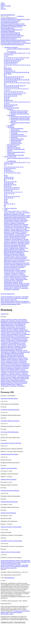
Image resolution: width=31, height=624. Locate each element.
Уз (8, 93)
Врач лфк (20, 215)
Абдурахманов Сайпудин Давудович (11, 443)
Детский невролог (20, 233)
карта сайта (26, 560)
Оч (19, 187)
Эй (14, 102)
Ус (21, 93)
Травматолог (19, 280)
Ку (19, 76)
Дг (12, 65)
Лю (18, 78)
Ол (14, 82)
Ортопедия (7, 34)
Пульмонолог (22, 266)
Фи (9, 94)
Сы (7, 90)
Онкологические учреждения (15, 155)
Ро (11, 87)
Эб (5, 102)
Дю (5, 66)
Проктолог (13, 264)
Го (11, 63)
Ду (25, 65)
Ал (26, 57)
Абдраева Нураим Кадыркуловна (10, 409)
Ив (8, 72)
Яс (12, 106)
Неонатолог (15, 254)
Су (5, 90)
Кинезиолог (22, 245)
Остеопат (16, 258)
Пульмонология (8, 40)
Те (9, 91)
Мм (15, 79)
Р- (4, 87)
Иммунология (13, 25)
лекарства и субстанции (22, 296)
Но (12, 81)
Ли (10, 78)
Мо (18, 79)
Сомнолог (23, 270)
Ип (26, 72)
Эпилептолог (15, 289)
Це (5, 97)
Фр (15, 94)
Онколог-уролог (23, 359)
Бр (14, 60)
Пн (16, 85)
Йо (5, 75)
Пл (14, 85)
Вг (8, 62)
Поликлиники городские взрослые (20, 116)
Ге (6, 63)
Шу (12, 100)
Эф (7, 103)
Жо (11, 69)
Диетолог (27, 242)
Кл (12, 76)
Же (7, 69)
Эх (9, 103)
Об (5, 82)
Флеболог (15, 283)
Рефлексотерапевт (9, 270)
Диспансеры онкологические (19, 136)
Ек (6, 68)
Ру (13, 87)
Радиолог (6, 267)
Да (8, 65)
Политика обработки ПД (8, 302)
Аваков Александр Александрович (10, 552)
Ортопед (10, 258)
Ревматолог (21, 267)
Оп (21, 82)
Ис (5, 74)
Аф (16, 59)
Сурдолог (6, 279)
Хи (10, 96)
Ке (8, 76)
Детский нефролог (9, 235)
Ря (18, 87)
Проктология (10, 37)
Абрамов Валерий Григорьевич (9, 454)
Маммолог (22, 249)
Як (5, 106)
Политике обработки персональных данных (11, 613)
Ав (10, 57)
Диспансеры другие (16, 143)
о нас (2, 7)
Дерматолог (7, 226)
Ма (7, 79)
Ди (18, 65)
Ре (7, 87)
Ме (9, 79)
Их (11, 74)
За (4, 71)
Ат (12, 59)
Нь (16, 81)
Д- (4, 65)
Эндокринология (19, 44)
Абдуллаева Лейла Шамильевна (10, 432)
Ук (10, 93)
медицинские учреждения (20, 298)
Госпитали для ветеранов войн (16, 149)
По (18, 85)
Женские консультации (13, 147)
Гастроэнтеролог (8, 220)
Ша (5, 100)
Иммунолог (7, 243)
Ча (4, 99)
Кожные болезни (17, 26)
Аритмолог (15, 214)
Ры (15, 87)
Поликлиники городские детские (20, 118)
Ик (16, 72)
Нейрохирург (8, 254)
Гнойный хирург (18, 224)
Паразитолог (16, 261)
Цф (9, 97)
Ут (22, 93)
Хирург (6, 286)
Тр (17, 91)
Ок (12, 82)
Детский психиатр (6, 341)
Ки (10, 76)
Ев (4, 68)
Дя (20, 172)
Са (4, 88)
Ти (11, 91)
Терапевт (12, 279)
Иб (6, 72)
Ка (4, 76)
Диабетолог (20, 242)
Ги (8, 63)
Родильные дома (12, 146)
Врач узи (24, 217)
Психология (4, 38)
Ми (11, 79)
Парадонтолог (8, 261)
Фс (17, 94)
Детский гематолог (19, 227)
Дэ (29, 65)
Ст (28, 88)
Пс (22, 85)
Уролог (21, 282)
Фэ (19, 196)
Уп (17, 93)
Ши (10, 100)
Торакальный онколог (21, 279)
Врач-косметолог (21, 218)
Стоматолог (7, 273)
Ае (16, 57)
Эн (22, 102)
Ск (14, 88)
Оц (5, 84)
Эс (27, 102)
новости (3, 4)
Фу (21, 94)
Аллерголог (12, 212)
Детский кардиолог (19, 335)
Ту (19, 91)
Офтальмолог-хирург (24, 260)
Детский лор (23, 232)
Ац (19, 59)
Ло (12, 78)
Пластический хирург (18, 263)
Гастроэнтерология (8, 21)
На (6, 81)
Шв (7, 100)
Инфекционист (25, 243)
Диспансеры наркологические (19, 131)
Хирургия (11, 44)
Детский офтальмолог (15, 236)
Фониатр (21, 283)
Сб (6, 88)
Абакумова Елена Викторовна (9, 398)
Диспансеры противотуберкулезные (17, 138)
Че (6, 99)
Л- (4, 78)
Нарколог (6, 252)
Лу (14, 78)
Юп (14, 105)
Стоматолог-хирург (11, 375)
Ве (10, 62)
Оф (29, 82)
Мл (13, 79)
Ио (24, 72)
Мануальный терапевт (10, 251)
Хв (7, 96)
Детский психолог (15, 237)
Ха (5, 96)
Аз (18, 57)
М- (5, 79)
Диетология (8, 23)
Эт (29, 102)
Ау (14, 59)
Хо (14, 96)
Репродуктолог (15, 268)
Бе (7, 60)
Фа (5, 94)
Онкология (8, 32)
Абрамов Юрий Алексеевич (8, 479)
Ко (14, 76)
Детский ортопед (10, 340)
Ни (10, 81)
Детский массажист (9, 233)
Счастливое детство (19, 43)
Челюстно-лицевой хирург (8, 384)
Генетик (6, 221)
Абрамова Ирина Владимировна (10, 490)
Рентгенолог (7, 268)
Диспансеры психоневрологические (17, 133)
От (26, 82)
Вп (16, 62)
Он (19, 82)
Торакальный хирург (10, 280)
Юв (5, 105)
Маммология (9, 29)
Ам (28, 57)
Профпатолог (20, 264)
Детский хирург (24, 240)
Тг (8, 91)
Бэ (20, 60)
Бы (18, 60)
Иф (9, 74)
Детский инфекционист (17, 230)
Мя (28, 79)
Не (8, 81)
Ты (21, 91)
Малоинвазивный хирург (11, 249)
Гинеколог (7, 223)
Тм (13, 91)
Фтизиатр (27, 283)
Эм (20, 102)
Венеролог (7, 215)
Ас (11, 59)
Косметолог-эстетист (22, 350)
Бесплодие (7, 19)
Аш (21, 59)
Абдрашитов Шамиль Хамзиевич (10, 420)
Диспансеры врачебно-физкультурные (17, 129)
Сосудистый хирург (9, 271)
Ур (19, 93)
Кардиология (9, 26)
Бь (15, 168)
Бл (11, 60)
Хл (12, 96)
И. (4, 72)
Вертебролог (14, 215)
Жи (9, 69)
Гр (13, 63)
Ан (5, 59)
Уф (25, 93)
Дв (10, 65)
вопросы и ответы (6, 5)
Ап (7, 59)
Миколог (26, 251)
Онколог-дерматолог (16, 257)
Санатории (10, 125)
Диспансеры (10, 127)
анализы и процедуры (10, 299)
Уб (4, 93)
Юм (10, 105)
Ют (17, 105)
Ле (8, 78)
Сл (16, 88)
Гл (9, 63)
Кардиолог (7, 245)
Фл (11, 94)
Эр (26, 102)
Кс (18, 76)
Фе (7, 94)
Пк (12, 85)
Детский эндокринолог (10, 242)
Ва (6, 62)
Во (14, 62)
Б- (4, 60)
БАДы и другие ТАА (7, 298)
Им (20, 72)
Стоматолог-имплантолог (11, 274)
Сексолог (17, 270)
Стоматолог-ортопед (15, 276)
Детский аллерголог (16, 226)
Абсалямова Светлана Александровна (11, 540)
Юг (7, 105)
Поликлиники (11, 115)
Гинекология (9, 22)
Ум (13, 93)
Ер (10, 68)
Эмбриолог (16, 288)
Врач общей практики (20, 322)
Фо (13, 94)
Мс (20, 79)
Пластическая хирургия (12, 35)
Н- (4, 81)
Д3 (6, 65)
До (21, 65)
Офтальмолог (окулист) (10, 260)
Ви (12, 62)
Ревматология (17, 40)
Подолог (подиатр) (10, 365)
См (18, 88)
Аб (8, 57)
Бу (16, 60)
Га (4, 63)
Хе (8, 96)
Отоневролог (22, 258)
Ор (23, 82)
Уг (6, 93)
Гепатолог (12, 221)
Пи (10, 85)
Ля (20, 78)
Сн (20, 88)
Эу (5, 103)
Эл (18, 102)
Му (22, 79)
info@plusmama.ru (10, 577)
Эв (6, 102)
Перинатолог (7, 263)
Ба (6, 60)
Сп (24, 88)
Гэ (16, 63)
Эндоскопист (7, 289)
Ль (16, 78)
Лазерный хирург (14, 248)
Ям (7, 106)
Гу (14, 63)
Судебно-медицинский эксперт (17, 277)
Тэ (22, 91)
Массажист (20, 251)
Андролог (18, 212)
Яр (10, 106)
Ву (18, 62)
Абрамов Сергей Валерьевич (9, 468)
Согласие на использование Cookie (10, 304)
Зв (6, 71)
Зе (7, 71)
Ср (26, 88)
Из (14, 72)
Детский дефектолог (24, 334)
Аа (6, 57)
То (15, 91)
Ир (28, 72)
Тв (6, 91)
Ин (22, 72)
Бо (13, 60)
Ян (9, 106)
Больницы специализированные (20, 113)
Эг (8, 102)
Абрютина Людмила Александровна (11, 526)
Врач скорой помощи (16, 217)
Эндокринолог (24, 288)
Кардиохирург (14, 245)
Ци (7, 97)
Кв (6, 76)
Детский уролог (15, 240)
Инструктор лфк (15, 243)
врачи (2, 299)
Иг (10, 72)
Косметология (5, 28)
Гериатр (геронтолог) (21, 221)
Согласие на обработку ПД (22, 302)
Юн (12, 105)
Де (14, 65)
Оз (10, 82)
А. (4, 57)
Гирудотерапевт (8, 224)
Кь (21, 76)
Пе (6, 85)
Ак (24, 57)
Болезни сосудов (14, 19)
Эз (12, 102)
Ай (22, 57)
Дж (16, 65)
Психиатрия (17, 37)
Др (23, 65)
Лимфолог (22, 248)
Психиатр (27, 264)
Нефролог (22, 254)
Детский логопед (15, 232)
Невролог (12, 252)
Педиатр (22, 261)
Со (22, 88)
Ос (25, 82)
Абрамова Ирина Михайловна (9, 501)
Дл (20, 65)
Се (10, 88)
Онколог (17, 255)
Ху (16, 96)
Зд (8, 177)
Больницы (10, 109)
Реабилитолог (13, 267)
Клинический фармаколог (11, 246)
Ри (9, 87)
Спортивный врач (21, 271)
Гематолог (17, 220)
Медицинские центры (13, 144)
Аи (20, 57)
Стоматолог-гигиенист (17, 273)
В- (4, 62)
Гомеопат (25, 224)
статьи (2, 3)
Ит (6, 74)
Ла (6, 78)
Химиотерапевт (24, 285)
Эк (16, 102)
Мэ (24, 79)
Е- (4, 174)
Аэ (23, 59)
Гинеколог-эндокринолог (17, 223)
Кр (16, 76)
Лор (27, 248)
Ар (9, 59)
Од (9, 82)
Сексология (14, 41)
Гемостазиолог (24, 220)
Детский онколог (19, 235)
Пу (24, 85)
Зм (11, 71)
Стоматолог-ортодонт (14, 374)
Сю (9, 90)
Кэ (23, 76)
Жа (5, 69)
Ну (14, 81)
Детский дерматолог (16, 229)
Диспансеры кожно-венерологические (16, 141)
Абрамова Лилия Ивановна (8, 513)
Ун (15, 93)
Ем (8, 68)
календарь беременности (8, 14)
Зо (13, 71)
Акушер (6, 212)
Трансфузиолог (8, 282)
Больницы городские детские (19, 112)
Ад (14, 57)
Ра (6, 87)
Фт (19, 94)
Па (5, 85)
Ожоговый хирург (9, 255)
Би (9, 60)
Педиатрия (13, 34)
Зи (9, 71)
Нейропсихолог (19, 252)
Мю (26, 79)
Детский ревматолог (17, 239)
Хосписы (9, 150)
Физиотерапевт (8, 283)
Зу (14, 71)
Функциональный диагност (12, 285)
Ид (12, 72)
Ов (7, 82)
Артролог (21, 214)
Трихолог (15, 282)
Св (8, 88)
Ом (17, 82)
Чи (8, 99)
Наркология (6, 31)
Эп (24, 102)
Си (12, 88)
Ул (11, 93)
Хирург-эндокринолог (15, 286)
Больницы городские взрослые (19, 110)
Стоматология (10, 43)
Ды (27, 65)
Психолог (6, 266)
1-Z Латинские (11, 51)
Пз (8, 85)
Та (4, 91)
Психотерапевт (14, 266)
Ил (18, 72)
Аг (12, 57)
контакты (3, 8)
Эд (10, 102)
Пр (20, 85)
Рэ (16, 87)
